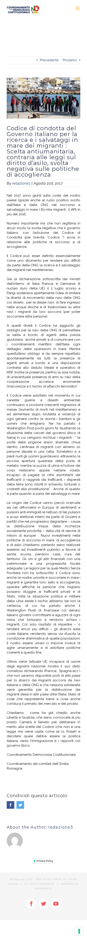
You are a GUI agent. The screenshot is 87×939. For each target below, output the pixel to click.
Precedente (49, 60)
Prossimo (70, 60)
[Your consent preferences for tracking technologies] (79, 931)
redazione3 (21, 183)
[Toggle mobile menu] (78, 8)
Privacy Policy (45, 860)
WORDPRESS (43, 888)
